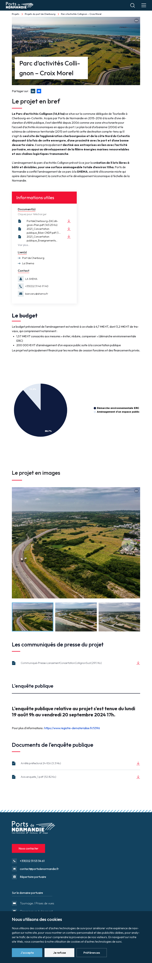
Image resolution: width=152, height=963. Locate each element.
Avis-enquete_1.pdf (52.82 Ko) (38, 776)
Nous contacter (28, 848)
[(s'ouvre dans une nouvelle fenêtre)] (40, 91)
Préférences (91, 952)
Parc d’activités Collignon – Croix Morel (81, 14)
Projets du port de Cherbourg (40, 14)
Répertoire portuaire (33, 877)
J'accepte (27, 952)
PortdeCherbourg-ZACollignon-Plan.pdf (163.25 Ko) (42, 223)
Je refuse (59, 952)
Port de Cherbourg (33, 258)
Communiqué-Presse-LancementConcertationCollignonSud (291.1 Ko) (61, 663)
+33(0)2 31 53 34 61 (32, 861)
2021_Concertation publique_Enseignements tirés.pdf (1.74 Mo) (41, 239)
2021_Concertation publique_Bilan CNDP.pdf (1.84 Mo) (44, 231)
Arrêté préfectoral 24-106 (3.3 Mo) (41, 763)
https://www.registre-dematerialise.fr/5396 (72, 728)
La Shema (28, 263)
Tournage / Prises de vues (37, 903)
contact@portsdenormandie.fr (39, 869)
